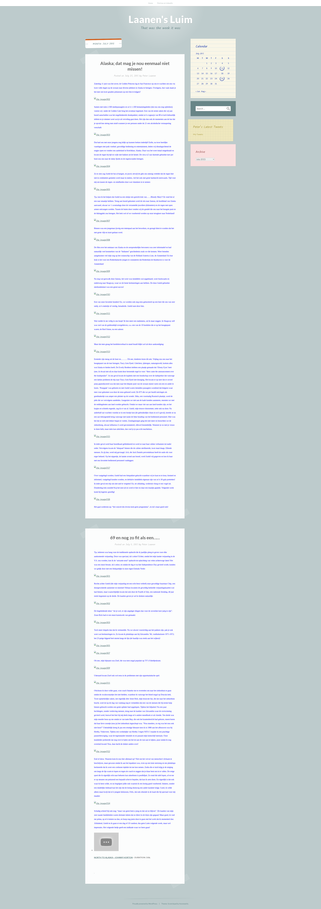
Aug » (203, 91)
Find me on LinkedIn (165, 3)
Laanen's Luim (160, 19)
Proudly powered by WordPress (144, 904)
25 (222, 79)
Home (150, 3)
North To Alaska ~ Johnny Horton (113, 857)
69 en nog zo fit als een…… (135, 537)
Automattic (183, 904)
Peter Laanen (149, 76)
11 (222, 68)
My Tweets (198, 134)
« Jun (198, 91)
